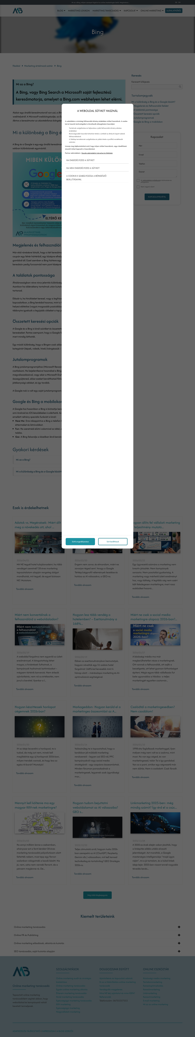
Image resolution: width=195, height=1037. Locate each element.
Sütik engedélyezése (80, 541)
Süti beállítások (113, 541)
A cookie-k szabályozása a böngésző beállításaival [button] (86, 177)
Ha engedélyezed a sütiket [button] (80, 160)
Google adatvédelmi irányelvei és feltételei (97, 153)
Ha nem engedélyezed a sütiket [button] (83, 168)
